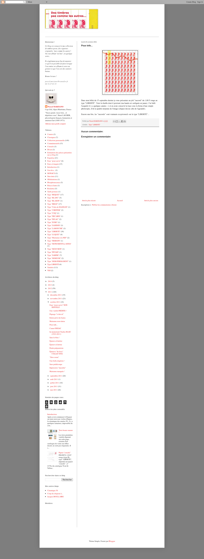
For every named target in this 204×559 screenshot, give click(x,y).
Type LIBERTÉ (53, 264)
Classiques (51, 137)
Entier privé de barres (58, 317)
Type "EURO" (52, 222)
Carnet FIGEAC (55, 328)
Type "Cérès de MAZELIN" (57, 207)
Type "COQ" (52, 213)
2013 (50, 285)
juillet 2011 (55, 382)
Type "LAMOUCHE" (55, 228)
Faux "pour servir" (54, 161)
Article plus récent (89, 200)
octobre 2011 (55, 302)
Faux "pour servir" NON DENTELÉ (58, 306)
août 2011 (54, 379)
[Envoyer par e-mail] (114, 121)
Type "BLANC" (53, 197)
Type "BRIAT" (52, 204)
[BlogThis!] (116, 121)
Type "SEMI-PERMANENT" (58, 261)
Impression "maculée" (58, 367)
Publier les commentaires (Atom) (104, 204)
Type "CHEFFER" (54, 210)
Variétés (50, 267)
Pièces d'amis (52, 185)
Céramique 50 (52, 490)
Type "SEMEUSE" (54, 258)
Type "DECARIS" (54, 216)
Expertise (50, 158)
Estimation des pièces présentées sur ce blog (59, 153)
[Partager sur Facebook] (122, 121)
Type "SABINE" (53, 255)
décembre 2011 (56, 295)
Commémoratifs (53, 143)
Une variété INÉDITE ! (58, 310)
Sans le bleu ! (55, 337)
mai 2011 (54, 390)
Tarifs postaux (52, 191)
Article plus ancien (151, 200)
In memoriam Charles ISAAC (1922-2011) (60, 333)
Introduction (52, 167)
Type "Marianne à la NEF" (57, 237)
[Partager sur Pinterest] (124, 121)
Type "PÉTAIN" (53, 252)
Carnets (50, 134)
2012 (50, 288)
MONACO (51, 173)
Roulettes (51, 188)
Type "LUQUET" (53, 234)
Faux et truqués (53, 164)
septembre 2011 (56, 376)
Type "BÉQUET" (53, 194)
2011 (50, 292)
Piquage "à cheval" (57, 314)
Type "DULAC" (53, 219)
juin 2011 (54, 386)
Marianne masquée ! (57, 371)
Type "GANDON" (53, 225)
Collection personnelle (56, 140)
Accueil (120, 200)
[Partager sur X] (119, 121)
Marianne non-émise (57, 321)
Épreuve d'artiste (56, 344)
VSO (49, 270)
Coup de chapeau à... (55, 493)
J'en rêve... (51, 170)
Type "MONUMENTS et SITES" (59, 244)
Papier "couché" (65, 452)
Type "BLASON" (53, 200)
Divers (49, 149)
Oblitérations (52, 179)
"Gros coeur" (54, 357)
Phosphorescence (53, 182)
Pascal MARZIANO (55, 106)
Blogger (112, 541)
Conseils (50, 146)
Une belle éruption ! (57, 361)
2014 (50, 281)
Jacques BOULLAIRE (55, 496)
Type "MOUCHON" (54, 249)
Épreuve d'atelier (56, 341)
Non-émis (51, 176)
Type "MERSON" (53, 240)
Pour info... (54, 324)
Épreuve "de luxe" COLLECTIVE (56, 352)
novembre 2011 (56, 298)
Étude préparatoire (56, 348)
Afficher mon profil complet (55, 123)
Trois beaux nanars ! (66, 431)
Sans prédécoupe (56, 364)
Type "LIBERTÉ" (94, 125)
